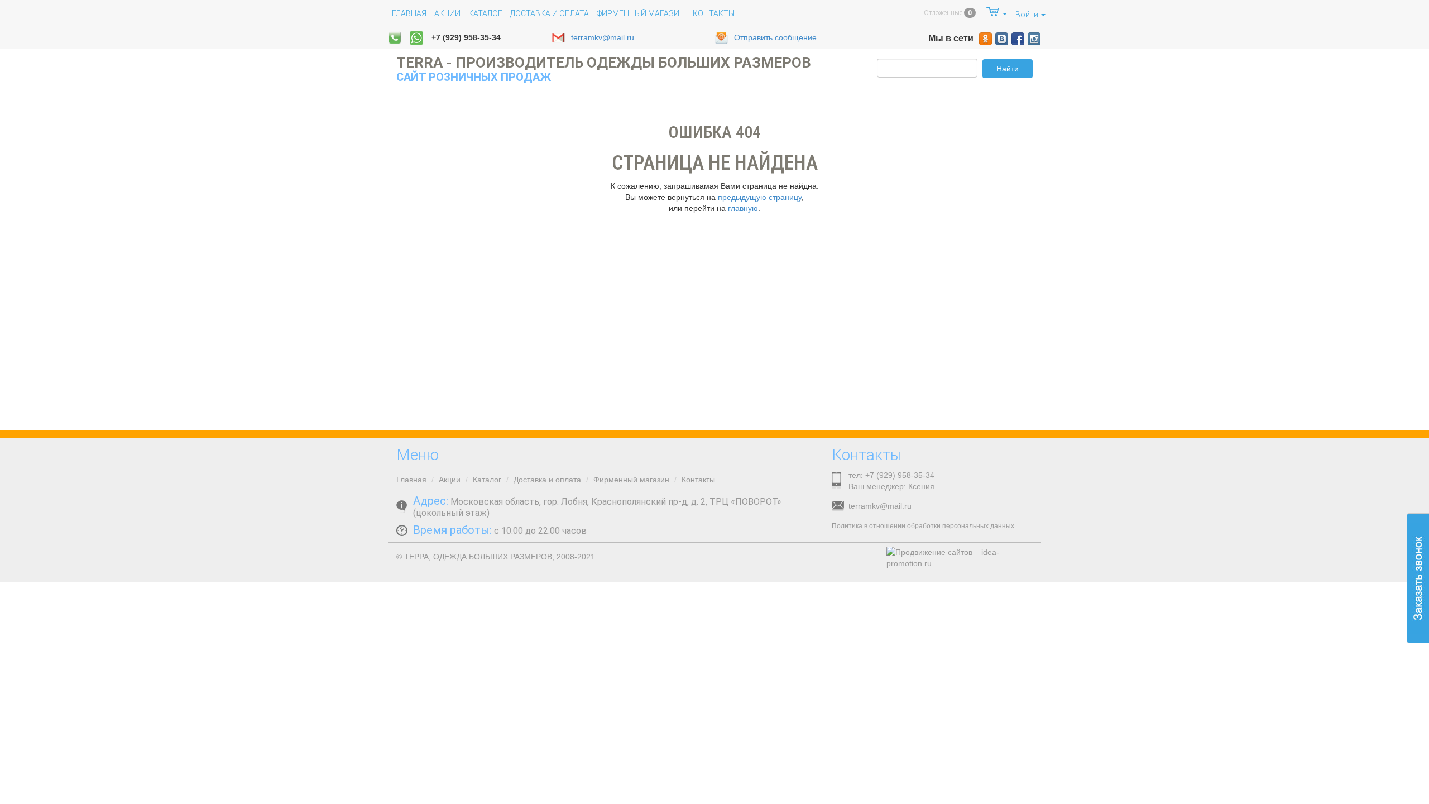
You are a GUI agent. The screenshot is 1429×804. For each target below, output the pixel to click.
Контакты (714, 13)
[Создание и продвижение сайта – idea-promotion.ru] (959, 558)
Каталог (485, 13)
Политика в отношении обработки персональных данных (923, 526)
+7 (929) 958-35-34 (466, 37)
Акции (447, 13)
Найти (1007, 68)
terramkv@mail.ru (602, 37)
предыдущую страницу (760, 197)
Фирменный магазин (641, 13)
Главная (409, 13)
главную (743, 208)
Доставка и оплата (549, 13)
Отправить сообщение (775, 37)
